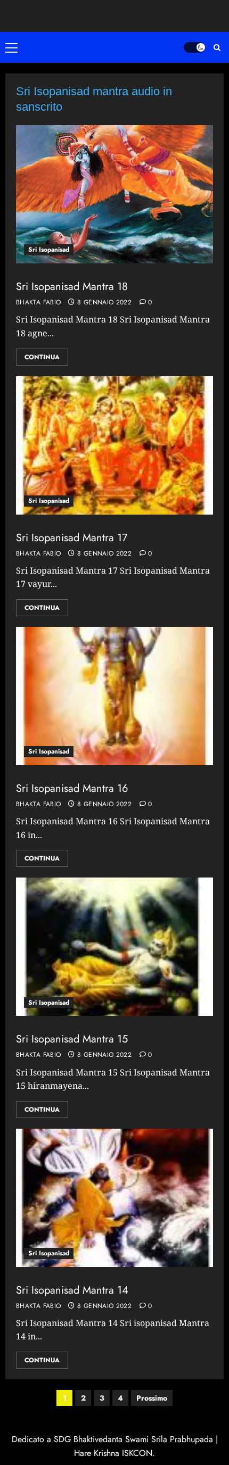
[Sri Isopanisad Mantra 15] (114, 947)
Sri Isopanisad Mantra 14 (72, 1290)
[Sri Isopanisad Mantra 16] (114, 696)
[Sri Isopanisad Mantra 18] (114, 194)
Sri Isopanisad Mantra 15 (72, 1039)
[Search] (217, 47)
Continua (42, 357)
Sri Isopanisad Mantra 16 (72, 788)
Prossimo (151, 1398)
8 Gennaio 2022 (104, 303)
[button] (13, 47)
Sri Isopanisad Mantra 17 (72, 537)
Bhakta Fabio (38, 303)
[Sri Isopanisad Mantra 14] (114, 1198)
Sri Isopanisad (48, 249)
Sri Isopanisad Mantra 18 (72, 286)
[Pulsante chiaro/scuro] (194, 47)
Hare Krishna (96, 1453)
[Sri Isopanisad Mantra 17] (114, 445)
